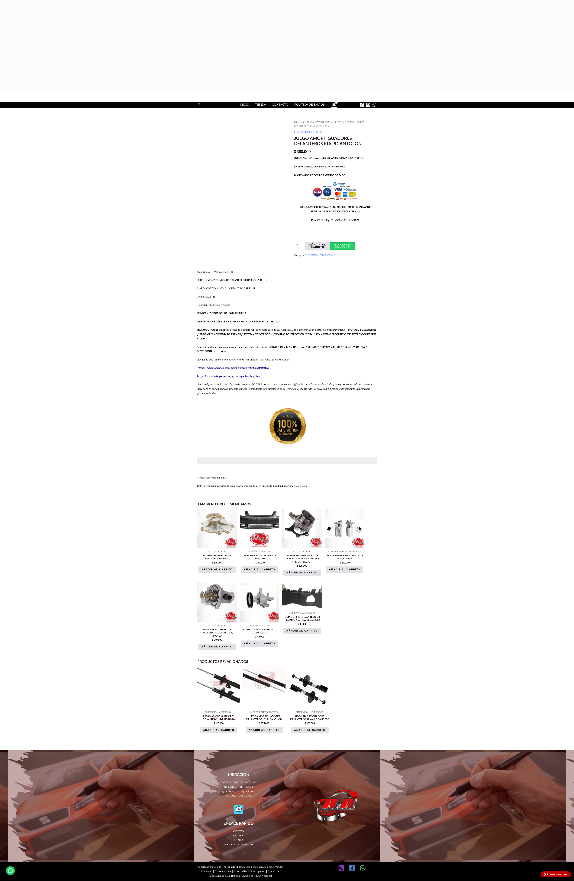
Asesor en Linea (342, 246)
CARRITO (238, 831)
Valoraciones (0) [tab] (223, 271)
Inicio (244, 104)
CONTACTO (238, 835)
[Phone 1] (373, 868)
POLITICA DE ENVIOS (309, 104)
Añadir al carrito (317, 246)
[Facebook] (362, 104)
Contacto (280, 104)
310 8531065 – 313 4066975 (239, 786)
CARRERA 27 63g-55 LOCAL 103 (238, 782)
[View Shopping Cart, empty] (334, 105)
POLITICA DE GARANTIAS (238, 844)
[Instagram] (368, 104)
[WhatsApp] (374, 104)
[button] (199, 105)
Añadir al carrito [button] (217, 569)
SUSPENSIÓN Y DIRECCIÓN (317, 122)
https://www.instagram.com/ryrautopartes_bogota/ (228, 376)
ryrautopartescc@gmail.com (238, 791)
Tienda (260, 104)
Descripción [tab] (204, 271)
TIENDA (238, 840)
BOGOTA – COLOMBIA (239, 795)
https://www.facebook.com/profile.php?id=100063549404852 (233, 367)
